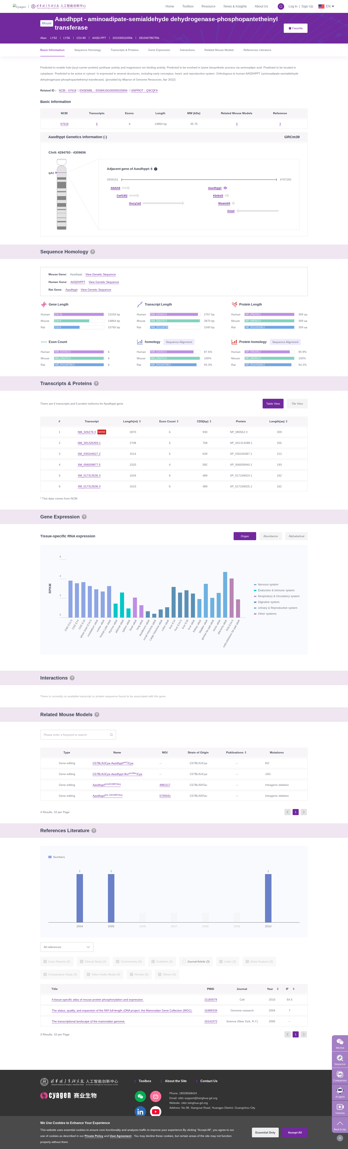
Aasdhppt (71, 289)
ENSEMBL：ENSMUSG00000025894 (103, 90)
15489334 (210, 1010)
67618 (64, 123)
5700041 (165, 795)
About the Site (176, 1081)
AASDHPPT (77, 282)
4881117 (165, 784)
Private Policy (94, 1136)
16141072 (210, 1021)
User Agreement (121, 1136)
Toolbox (188, 6)
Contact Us (209, 1081)
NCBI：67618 (67, 90)
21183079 (210, 999)
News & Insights (235, 6)
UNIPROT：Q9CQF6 (144, 90)
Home (170, 6)
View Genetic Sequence (100, 274)
